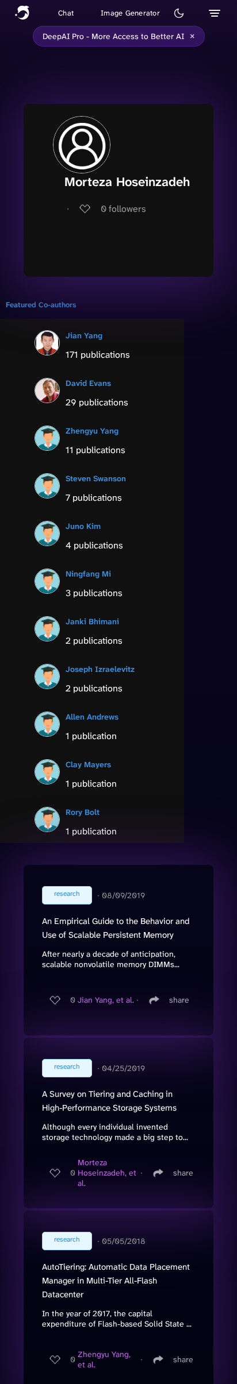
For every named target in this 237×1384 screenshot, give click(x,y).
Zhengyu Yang (92, 431)
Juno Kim (83, 526)
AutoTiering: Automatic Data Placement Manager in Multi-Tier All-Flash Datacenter (116, 1280)
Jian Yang (84, 335)
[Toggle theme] (179, 13)
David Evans (88, 383)
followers (123, 209)
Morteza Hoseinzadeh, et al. (107, 1172)
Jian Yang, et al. (106, 1000)
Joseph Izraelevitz (100, 669)
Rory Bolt (83, 812)
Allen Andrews (92, 717)
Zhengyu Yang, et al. (104, 1359)
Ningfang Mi (88, 574)
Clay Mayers (88, 764)
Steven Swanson (96, 478)
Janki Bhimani (92, 621)
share (179, 1000)
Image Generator (130, 13)
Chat (66, 13)
